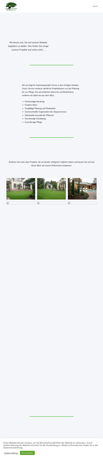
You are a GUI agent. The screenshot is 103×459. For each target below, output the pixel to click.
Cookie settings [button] (11, 453)
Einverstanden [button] (27, 453)
